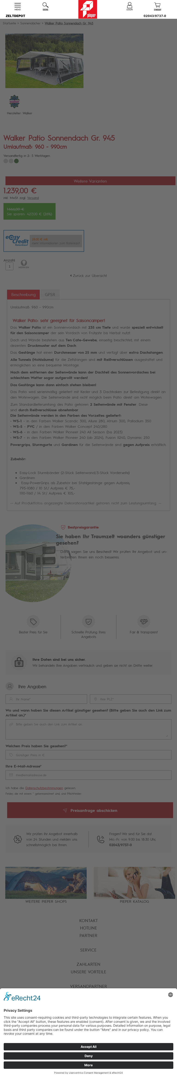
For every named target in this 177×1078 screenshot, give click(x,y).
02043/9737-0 (155, 16)
